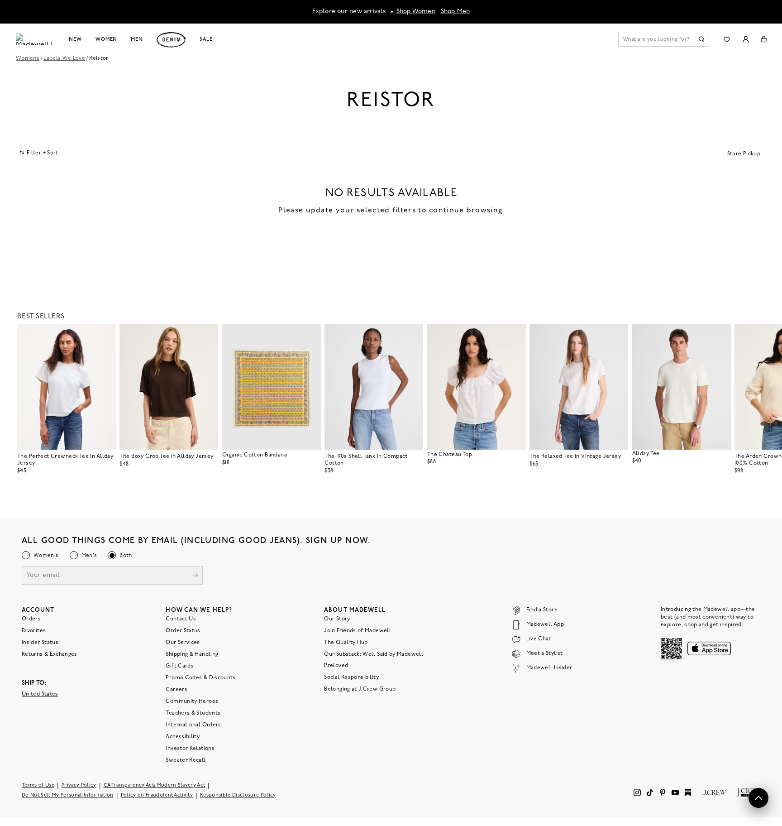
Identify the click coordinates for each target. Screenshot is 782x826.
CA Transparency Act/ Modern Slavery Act (154, 785)
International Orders (193, 725)
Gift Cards (180, 666)
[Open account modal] (745, 39)
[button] (105, 335)
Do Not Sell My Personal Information (68, 795)
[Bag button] (764, 39)
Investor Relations (190, 748)
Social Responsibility (351, 677)
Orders (31, 619)
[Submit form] (195, 576)
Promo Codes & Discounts (200, 678)
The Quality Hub (345, 642)
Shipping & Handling (192, 654)
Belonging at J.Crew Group (360, 689)
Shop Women (415, 11)
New (75, 39)
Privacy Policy (79, 785)
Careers (176, 689)
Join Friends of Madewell (357, 631)
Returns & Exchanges (49, 654)
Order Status (183, 631)
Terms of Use (38, 785)
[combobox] (39, 152)
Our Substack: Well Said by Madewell (373, 654)
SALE (206, 39)
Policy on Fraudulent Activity (157, 795)
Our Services (183, 642)
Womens (27, 58)
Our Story (337, 619)
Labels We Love (64, 58)
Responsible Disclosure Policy (238, 795)
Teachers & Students (193, 713)
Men (137, 39)
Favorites (34, 631)
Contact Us (181, 619)
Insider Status (40, 642)
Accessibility (183, 737)
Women (106, 39)
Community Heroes (192, 701)
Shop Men (455, 11)
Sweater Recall (185, 760)
